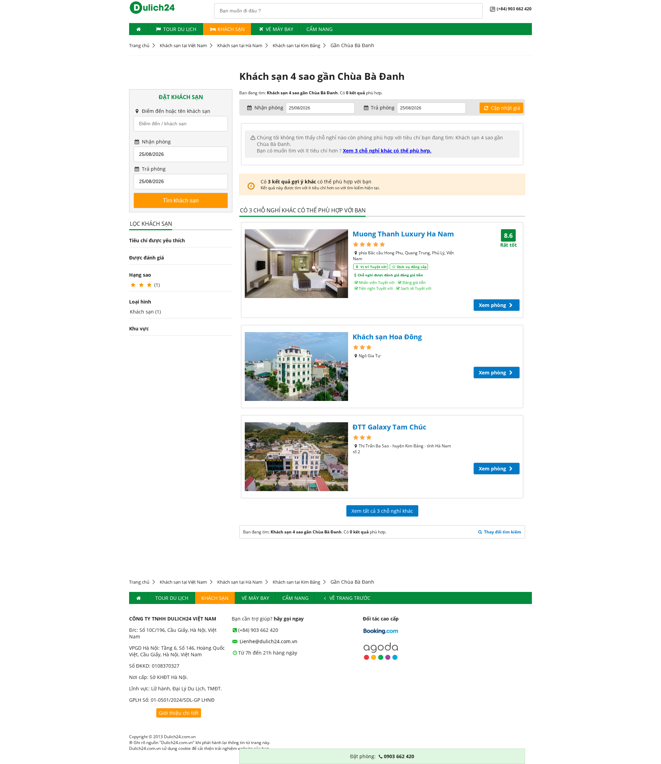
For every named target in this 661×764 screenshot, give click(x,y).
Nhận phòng (155, 141)
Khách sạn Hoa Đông (387, 336)
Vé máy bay (279, 29)
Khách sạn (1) (145, 311)
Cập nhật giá (505, 108)
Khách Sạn (230, 29)
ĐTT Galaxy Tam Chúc (389, 427)
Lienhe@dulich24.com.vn (267, 641)
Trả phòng (153, 169)
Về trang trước (349, 598)
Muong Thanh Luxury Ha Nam (403, 233)
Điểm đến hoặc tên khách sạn (175, 111)
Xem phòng (493, 305)
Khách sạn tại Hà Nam (239, 45)
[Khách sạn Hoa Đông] (296, 366)
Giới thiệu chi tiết (179, 713)
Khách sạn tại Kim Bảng (296, 45)
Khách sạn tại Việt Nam (183, 45)
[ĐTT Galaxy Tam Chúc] (296, 456)
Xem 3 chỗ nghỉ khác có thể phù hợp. (387, 150)
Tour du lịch (179, 29)
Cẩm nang (319, 29)
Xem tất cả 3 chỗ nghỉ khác (382, 511)
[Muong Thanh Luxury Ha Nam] (296, 263)
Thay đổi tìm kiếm (502, 532)
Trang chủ (139, 45)
